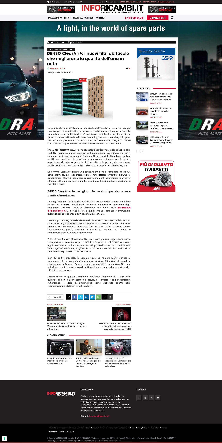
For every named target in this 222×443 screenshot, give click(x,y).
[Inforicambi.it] (113, 9)
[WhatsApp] (98, 297)
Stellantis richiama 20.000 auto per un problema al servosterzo (161, 125)
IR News (51, 354)
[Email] (104, 297)
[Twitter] (80, 297)
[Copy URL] (68, 297)
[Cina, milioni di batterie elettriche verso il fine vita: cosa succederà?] (142, 96)
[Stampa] (110, 297)
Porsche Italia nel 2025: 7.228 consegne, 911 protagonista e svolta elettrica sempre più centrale (67, 326)
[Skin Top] (111, 29)
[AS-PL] (156, 175)
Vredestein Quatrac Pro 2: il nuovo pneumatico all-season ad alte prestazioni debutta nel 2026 (115, 326)
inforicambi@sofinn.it (99, 416)
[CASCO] (61, 9)
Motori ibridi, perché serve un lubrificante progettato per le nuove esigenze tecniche (88, 362)
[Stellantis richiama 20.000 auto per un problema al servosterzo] (142, 125)
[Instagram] (145, 397)
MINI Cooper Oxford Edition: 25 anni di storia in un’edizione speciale (161, 140)
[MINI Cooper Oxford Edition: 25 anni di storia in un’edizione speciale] (142, 140)
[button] (172, 18)
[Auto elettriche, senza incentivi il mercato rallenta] (142, 111)
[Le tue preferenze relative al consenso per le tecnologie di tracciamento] (4, 438)
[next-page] (142, 151)
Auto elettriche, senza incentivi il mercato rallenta (160, 111)
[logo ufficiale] (61, 394)
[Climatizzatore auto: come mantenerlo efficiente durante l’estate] (60, 347)
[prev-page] (138, 151)
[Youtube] (157, 397)
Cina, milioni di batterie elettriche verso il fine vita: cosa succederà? (161, 97)
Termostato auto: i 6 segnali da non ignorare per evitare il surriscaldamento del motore (118, 362)
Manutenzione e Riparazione (65, 42)
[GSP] (156, 64)
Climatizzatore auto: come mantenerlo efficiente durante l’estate (59, 361)
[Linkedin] (86, 297)
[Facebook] (74, 297)
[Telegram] (92, 297)
